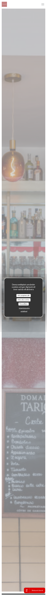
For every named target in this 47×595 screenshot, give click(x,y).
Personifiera (23, 304)
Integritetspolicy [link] (24, 308)
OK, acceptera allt (23, 295)
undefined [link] (24, 311)
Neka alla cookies (23, 300)
